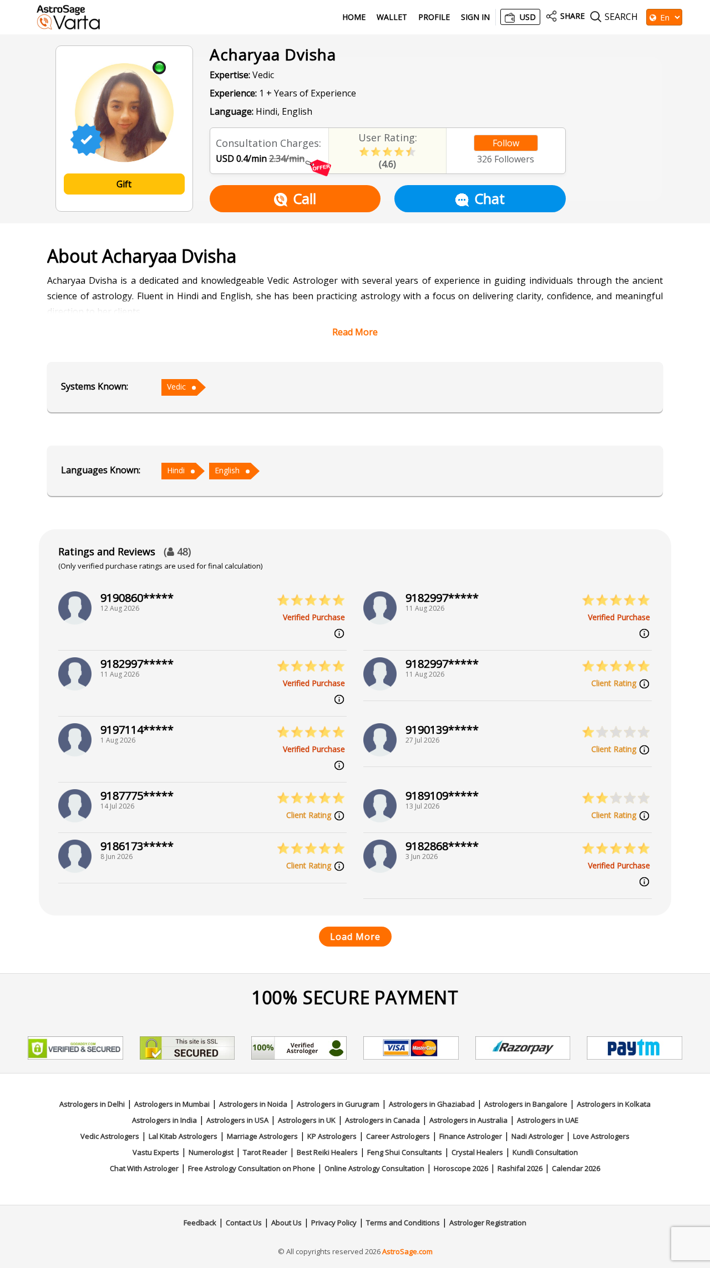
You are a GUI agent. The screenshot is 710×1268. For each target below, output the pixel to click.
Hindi (176, 470)
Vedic (176, 386)
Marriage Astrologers (262, 1136)
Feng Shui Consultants (404, 1152)
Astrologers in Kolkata (614, 1104)
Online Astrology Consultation (374, 1168)
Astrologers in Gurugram (338, 1104)
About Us (286, 1223)
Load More (355, 936)
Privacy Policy (334, 1223)
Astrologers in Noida (253, 1104)
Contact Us (244, 1223)
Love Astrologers (601, 1136)
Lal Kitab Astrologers (183, 1136)
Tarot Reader (265, 1152)
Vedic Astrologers (109, 1136)
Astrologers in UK (307, 1120)
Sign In (475, 17)
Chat (489, 198)
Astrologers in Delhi (92, 1104)
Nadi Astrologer (537, 1136)
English (227, 470)
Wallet (392, 17)
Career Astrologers (398, 1136)
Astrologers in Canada (382, 1120)
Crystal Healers (477, 1152)
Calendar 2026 (576, 1168)
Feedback (200, 1223)
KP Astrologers (332, 1136)
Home (354, 17)
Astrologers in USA (237, 1120)
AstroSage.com (407, 1251)
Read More (355, 332)
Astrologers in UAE (548, 1120)
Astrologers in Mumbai (172, 1104)
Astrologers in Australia (468, 1120)
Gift (123, 184)
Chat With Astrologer (144, 1168)
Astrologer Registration (487, 1223)
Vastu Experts (156, 1152)
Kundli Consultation (545, 1152)
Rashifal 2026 (520, 1168)
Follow (506, 143)
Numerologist (211, 1152)
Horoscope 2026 (461, 1168)
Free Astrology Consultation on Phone (251, 1168)
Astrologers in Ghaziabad (432, 1104)
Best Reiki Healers (327, 1152)
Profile (434, 17)
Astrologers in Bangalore (525, 1104)
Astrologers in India (164, 1120)
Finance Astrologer (470, 1136)
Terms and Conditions (403, 1223)
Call (304, 198)
